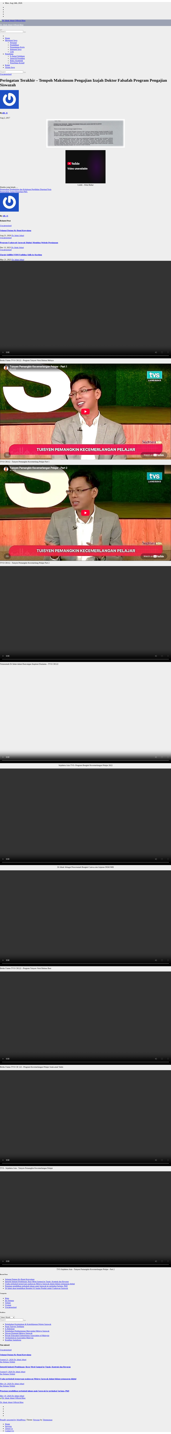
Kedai (7, 65)
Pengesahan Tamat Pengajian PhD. (14, 192)
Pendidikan (14, 45)
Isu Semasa (9, 1300)
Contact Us (9, 1431)
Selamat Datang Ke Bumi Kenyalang (15, 230)
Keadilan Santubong (13, 1340)
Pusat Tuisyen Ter (12, 1326)
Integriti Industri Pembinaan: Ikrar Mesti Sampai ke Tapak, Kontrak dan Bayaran (37, 1281)
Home (7, 38)
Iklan (7, 1298)
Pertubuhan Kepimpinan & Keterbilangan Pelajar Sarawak (28, 1324)
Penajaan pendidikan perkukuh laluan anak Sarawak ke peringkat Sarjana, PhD (36, 1286)
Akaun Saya (10, 67)
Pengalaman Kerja (17, 47)
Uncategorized (6, 74)
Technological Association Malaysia (19, 1338)
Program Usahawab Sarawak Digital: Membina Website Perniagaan (29, 243)
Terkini (8, 1303)
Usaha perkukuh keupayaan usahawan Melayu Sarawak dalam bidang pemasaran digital (40, 1284)
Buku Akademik (16, 61)
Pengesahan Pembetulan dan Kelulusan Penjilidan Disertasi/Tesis (25, 189)
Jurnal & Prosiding (17, 58)
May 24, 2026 (6, 1384)
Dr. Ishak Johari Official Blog (11, 25)
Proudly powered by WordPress (13, 1420)
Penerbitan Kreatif (17, 63)
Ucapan (8, 1305)
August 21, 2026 (7, 1360)
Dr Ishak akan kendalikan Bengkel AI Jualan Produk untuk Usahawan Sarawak (36, 1288)
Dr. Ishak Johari (18, 235)
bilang (21, 1326)
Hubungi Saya (15, 49)
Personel (13, 43)
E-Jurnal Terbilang (17, 56)
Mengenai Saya (11, 40)
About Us (9, 1429)
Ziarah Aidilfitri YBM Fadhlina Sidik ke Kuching (21, 255)
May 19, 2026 (6, 1396)
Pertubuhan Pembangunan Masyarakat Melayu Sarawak (27, 1331)
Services (8, 1426)
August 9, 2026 (6, 1372)
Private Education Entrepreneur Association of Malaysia (27, 1335)
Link (12, 52)
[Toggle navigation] (1, 29)
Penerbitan (9, 54)
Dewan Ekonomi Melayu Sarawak (18, 1333)
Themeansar (47, 1420)
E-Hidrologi (10, 1329)
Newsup (36, 1420)
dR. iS (5, 113)
